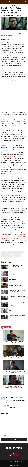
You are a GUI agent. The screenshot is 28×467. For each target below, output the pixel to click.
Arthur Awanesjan (9, 15)
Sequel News (17, 255)
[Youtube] (17, 455)
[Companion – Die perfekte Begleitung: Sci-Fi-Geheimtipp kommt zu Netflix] (4, 285)
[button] (2, 2)
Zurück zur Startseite (21, 461)
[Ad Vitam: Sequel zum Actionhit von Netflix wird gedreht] (4, 273)
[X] (14, 455)
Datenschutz (9, 461)
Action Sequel (10, 252)
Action (3, 252)
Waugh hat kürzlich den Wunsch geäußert (13, 156)
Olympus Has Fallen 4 (7, 255)
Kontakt (14, 461)
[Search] (26, 2)
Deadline (7, 39)
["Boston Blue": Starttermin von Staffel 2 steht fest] (4, 304)
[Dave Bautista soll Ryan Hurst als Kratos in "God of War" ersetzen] (4, 317)
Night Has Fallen (16, 254)
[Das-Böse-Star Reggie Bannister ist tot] (4, 298)
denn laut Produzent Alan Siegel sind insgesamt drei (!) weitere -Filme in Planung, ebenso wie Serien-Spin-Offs (13, 236)
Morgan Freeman (6, 254)
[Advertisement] (14, 95)
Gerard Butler (19, 252)
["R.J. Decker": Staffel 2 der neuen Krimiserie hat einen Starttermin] (4, 310)
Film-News (14, 5)
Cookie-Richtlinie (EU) (14, 463)
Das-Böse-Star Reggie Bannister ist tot (17, 296)
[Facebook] (10, 455)
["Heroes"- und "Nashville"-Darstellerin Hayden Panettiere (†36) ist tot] (4, 292)
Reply (7, 402)
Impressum (4, 461)
